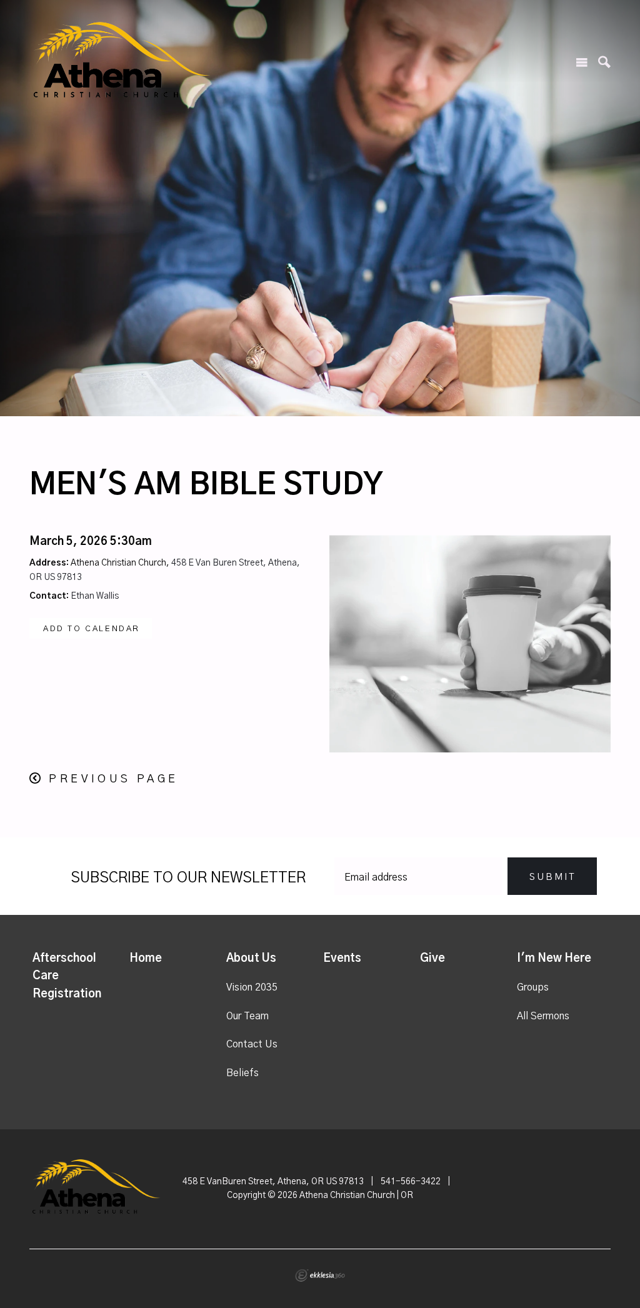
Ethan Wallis (95, 596)
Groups (533, 987)
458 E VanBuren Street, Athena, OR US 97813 (273, 1181)
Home (145, 958)
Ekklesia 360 (320, 1275)
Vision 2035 (252, 987)
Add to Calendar (91, 629)
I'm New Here (554, 958)
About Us (251, 958)
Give (432, 958)
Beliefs (242, 1073)
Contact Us (252, 1044)
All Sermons (543, 1016)
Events (342, 958)
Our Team (247, 1016)
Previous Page (113, 779)
